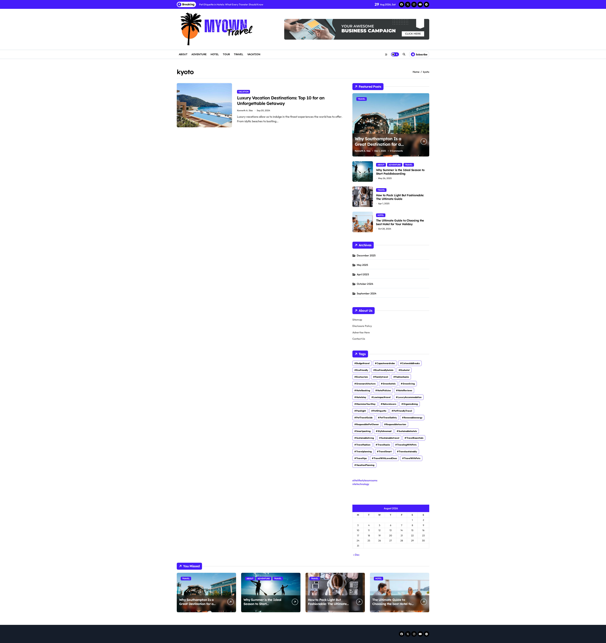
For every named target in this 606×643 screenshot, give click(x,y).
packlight (361, 410)
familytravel (381, 376)
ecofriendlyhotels (384, 370)
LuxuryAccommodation (410, 397)
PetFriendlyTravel (402, 410)
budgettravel (363, 363)
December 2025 (366, 255)
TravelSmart (385, 451)
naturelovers (389, 404)
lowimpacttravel (382, 397)
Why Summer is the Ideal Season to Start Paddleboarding (400, 171)
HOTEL (215, 54)
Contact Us (358, 338)
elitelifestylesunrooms (364, 480)
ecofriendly (362, 370)
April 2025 (363, 274)
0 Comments (396, 150)
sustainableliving (365, 438)
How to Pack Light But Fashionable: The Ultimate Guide (400, 197)
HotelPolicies (384, 390)
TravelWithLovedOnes (385, 458)
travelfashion (363, 444)
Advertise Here (361, 332)
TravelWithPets (412, 458)
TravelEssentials (414, 438)
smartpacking (363, 431)
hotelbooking (363, 390)
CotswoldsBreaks (411, 363)
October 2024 (365, 283)
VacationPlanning (365, 465)
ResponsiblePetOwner (367, 424)
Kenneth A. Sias (245, 110)
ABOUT (183, 54)
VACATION (253, 54)
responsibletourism (396, 424)
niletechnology (360, 484)
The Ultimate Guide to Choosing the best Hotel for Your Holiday (400, 222)
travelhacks (383, 444)
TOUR (226, 54)
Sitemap (357, 319)
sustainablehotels (407, 431)
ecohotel (405, 370)
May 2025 (362, 264)
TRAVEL (238, 54)
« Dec (356, 554)
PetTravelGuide (364, 417)
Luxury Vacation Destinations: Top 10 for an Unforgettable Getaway (280, 100)
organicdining (410, 404)
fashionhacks (402, 376)
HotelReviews (405, 390)
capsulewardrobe (386, 363)
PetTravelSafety (388, 417)
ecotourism (362, 376)
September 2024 (367, 293)
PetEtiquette (379, 410)
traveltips (361, 458)
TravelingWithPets (406, 444)
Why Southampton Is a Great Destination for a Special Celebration (378, 144)
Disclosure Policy (362, 325)
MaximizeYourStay (365, 404)
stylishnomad (384, 431)
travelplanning (364, 451)
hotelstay (361, 397)
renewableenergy (413, 417)
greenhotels (389, 383)
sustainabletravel (390, 438)
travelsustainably (408, 451)
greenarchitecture (366, 383)
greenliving (409, 383)
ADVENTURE (199, 54)
